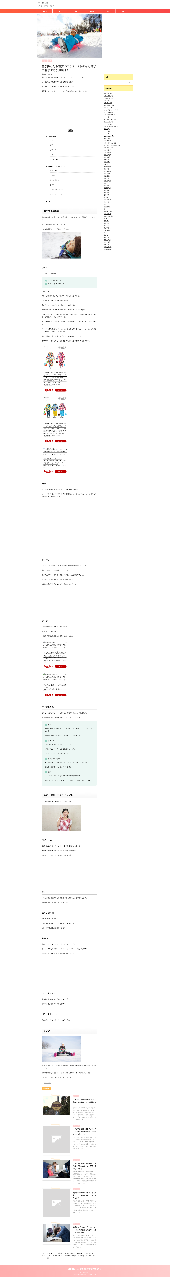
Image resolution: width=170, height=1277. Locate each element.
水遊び (123, 11)
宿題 (76, 11)
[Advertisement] (69, 113)
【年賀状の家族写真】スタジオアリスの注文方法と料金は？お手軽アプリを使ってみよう (84, 1131)
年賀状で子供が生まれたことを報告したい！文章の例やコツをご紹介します (84, 1195)
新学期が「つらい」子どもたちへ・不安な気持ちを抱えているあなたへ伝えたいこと (84, 1229)
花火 (60, 11)
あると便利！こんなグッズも (55, 166)
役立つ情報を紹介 (85, 1272)
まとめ (48, 201)
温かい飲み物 (54, 180)
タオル (52, 175)
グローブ (53, 150)
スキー (46, 1083)
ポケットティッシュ (56, 194)
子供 (49, 1083)
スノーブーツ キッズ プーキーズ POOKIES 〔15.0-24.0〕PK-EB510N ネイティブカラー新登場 (54, 685)
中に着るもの (54, 159)
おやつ (52, 185)
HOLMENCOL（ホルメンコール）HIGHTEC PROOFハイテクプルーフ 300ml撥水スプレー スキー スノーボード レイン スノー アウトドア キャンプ (55, 461)
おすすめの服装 (51, 136)
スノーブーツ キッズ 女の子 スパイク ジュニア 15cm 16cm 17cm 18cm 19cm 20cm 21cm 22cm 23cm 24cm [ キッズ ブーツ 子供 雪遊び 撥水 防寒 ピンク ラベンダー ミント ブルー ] (55, 655)
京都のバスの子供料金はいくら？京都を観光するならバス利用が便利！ (84, 1102)
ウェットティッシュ (56, 189)
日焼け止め (53, 171)
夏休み (92, 11)
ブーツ (52, 155)
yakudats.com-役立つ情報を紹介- (85, 1269)
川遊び (107, 11)
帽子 (51, 145)
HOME (45, 11)
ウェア (52, 140)
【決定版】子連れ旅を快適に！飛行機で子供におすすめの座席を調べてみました (84, 1166)
